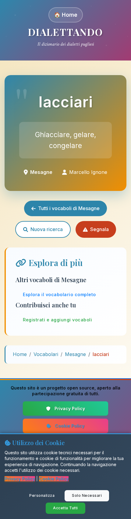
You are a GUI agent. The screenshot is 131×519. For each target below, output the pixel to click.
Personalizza (42, 495)
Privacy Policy (70, 408)
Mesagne (75, 354)
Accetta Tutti (65, 508)
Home (20, 354)
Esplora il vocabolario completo (59, 294)
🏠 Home (65, 15)
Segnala (99, 229)
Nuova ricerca (46, 229)
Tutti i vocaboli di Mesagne (69, 208)
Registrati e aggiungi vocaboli (57, 319)
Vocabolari (46, 354)
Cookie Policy (69, 425)
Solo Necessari (87, 495)
